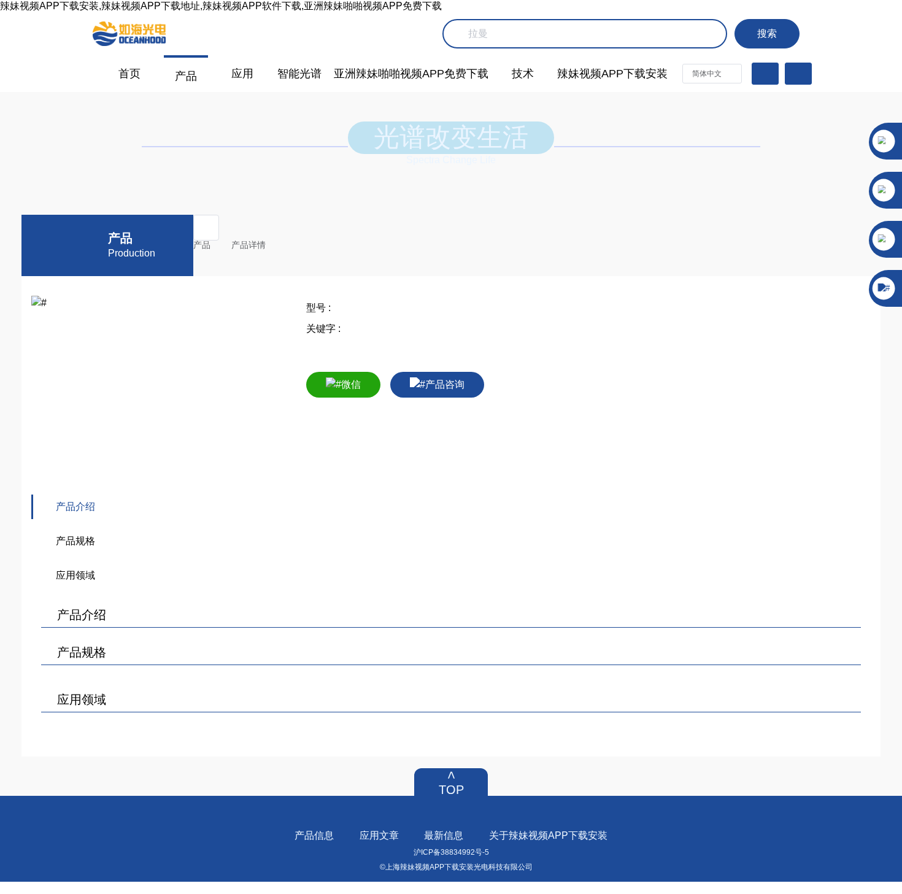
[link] (206, 245)
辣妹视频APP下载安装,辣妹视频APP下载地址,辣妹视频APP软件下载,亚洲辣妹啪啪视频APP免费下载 (221, 6)
